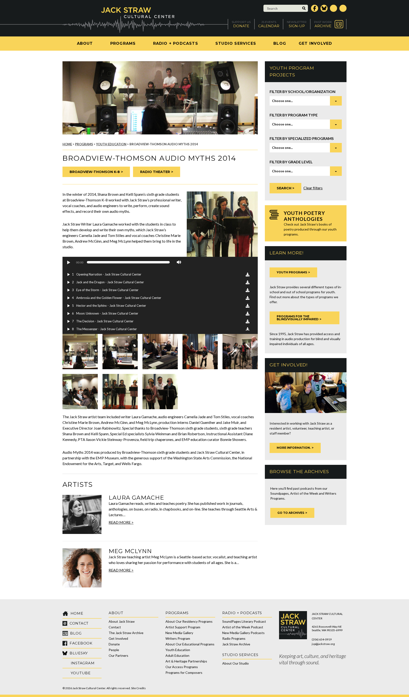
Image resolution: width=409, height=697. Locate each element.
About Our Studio (235, 663)
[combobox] (306, 101)
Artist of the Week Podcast (242, 627)
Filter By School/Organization (302, 91)
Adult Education (177, 655)
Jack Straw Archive (236, 644)
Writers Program (177, 638)
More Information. (294, 447)
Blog (279, 43)
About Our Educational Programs (189, 644)
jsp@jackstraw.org (323, 644)
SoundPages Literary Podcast (244, 621)
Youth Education (111, 144)
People (114, 650)
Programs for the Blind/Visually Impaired (297, 318)
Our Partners (118, 655)
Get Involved (315, 43)
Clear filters (313, 188)
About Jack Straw (122, 621)
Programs (123, 43)
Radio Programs (233, 638)
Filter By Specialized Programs (302, 138)
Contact (115, 627)
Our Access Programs (181, 667)
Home (67, 144)
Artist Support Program (182, 627)
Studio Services (235, 43)
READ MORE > (121, 522)
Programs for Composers (183, 672)
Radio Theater (155, 172)
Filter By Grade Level (291, 162)
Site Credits (138, 688)
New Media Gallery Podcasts (243, 633)
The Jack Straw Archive (126, 633)
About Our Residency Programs (189, 621)
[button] (68, 262)
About (85, 43)
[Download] (247, 274)
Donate (114, 644)
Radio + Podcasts (175, 43)
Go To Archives (290, 513)
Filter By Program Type (294, 115)
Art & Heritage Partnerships (186, 661)
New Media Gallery (179, 633)
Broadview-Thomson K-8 (95, 172)
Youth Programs (292, 272)
